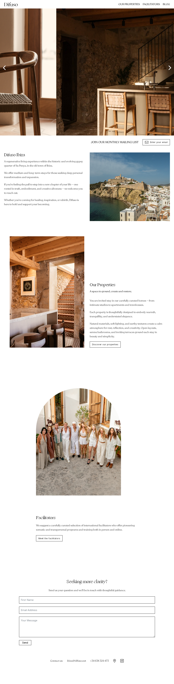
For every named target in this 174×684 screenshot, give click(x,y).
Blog (166, 4)
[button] (4, 68)
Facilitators (151, 4)
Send (25, 642)
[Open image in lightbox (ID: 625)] (87, 68)
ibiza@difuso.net (76, 660)
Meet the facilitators (49, 538)
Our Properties (129, 4)
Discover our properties (105, 344)
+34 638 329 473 (99, 660)
